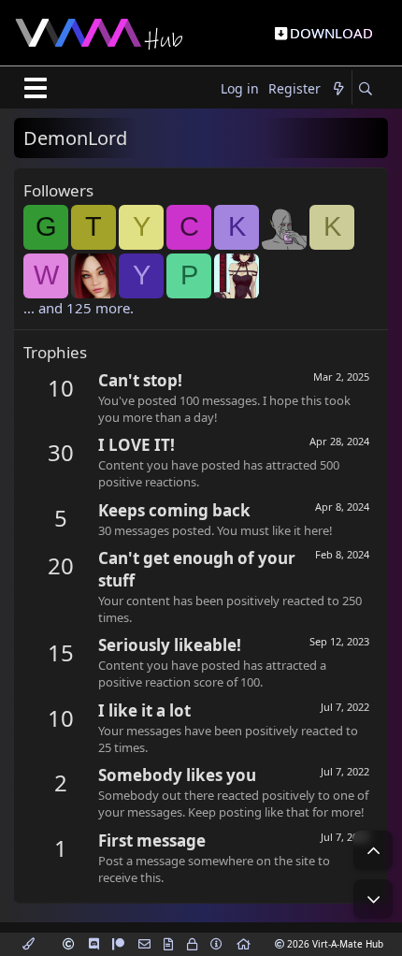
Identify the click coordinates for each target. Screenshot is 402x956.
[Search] (365, 89)
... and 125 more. (78, 307)
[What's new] (338, 89)
